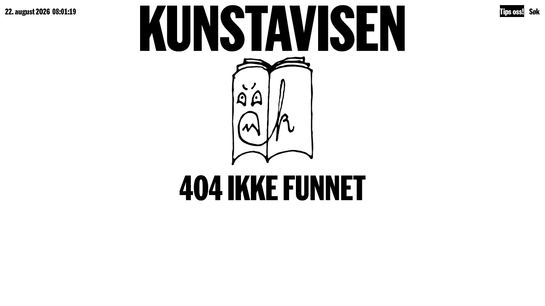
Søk (534, 11)
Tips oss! (512, 11)
